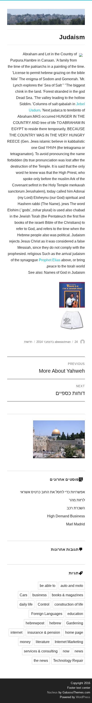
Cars (23, 595)
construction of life (68, 604)
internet (16, 632)
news (79, 651)
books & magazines (67, 595)
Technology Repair (68, 660)
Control (43, 604)
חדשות (28, 341)
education (75, 614)
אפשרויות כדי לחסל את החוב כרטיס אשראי (52, 492)
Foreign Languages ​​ (46, 614)
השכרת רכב (76, 508)
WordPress (82, 697)
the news (41, 660)
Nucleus (52, 692)
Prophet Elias (49, 260)
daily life (26, 604)
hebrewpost (35, 623)
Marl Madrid (75, 524)
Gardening (74, 623)
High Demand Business (66, 516)
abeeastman (63, 341)
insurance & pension (43, 632)
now (66, 651)
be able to (47, 586)
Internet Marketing (69, 642)
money (25, 642)
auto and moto (72, 586)
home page (74, 632)
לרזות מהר (77, 500)
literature (43, 642)
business (39, 595)
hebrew (55, 623)
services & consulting (41, 651)
